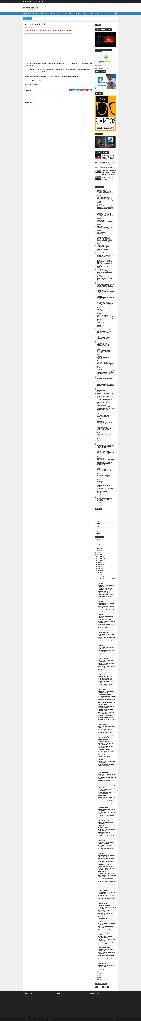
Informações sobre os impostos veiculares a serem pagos (103, 337)
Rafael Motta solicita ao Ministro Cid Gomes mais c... (106, 953)
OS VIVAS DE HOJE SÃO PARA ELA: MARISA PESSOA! (105, 673)
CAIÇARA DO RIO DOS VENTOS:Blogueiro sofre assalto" (107, 876)
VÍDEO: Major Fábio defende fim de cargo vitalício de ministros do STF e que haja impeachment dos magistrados (105, 255)
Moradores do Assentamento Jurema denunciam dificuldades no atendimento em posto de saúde (105, 471)
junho (99, 568)
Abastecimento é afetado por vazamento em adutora (105, 222)
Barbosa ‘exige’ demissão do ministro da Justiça (106, 774)
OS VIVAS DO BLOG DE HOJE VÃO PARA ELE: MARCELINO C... (106, 713)
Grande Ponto (100, 495)
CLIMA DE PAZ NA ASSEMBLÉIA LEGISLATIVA (104, 852)
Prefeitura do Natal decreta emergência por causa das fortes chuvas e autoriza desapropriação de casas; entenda (105, 372)
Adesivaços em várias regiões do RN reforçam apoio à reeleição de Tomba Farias (105, 216)
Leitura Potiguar (100, 458)
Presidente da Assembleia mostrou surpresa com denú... (106, 706)
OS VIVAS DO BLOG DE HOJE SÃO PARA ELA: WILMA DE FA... (106, 761)
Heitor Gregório (100, 328)
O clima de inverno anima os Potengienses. (104, 644)
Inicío (29, 13)
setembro (100, 562)
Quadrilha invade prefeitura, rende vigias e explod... (106, 625)
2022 (98, 540)
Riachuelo (35, 13)
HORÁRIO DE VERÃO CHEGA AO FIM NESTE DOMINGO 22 (105, 743)
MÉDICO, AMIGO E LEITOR (102, 390)
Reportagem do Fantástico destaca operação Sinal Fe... (106, 664)
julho (99, 566)
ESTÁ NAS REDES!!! (102, 871)
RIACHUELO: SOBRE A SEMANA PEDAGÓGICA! (104, 600)
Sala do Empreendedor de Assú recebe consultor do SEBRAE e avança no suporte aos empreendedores (105, 331)
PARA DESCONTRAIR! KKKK (104, 741)
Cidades (42, 13)
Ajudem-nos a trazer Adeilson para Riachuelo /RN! (106, 651)
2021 (98, 542)
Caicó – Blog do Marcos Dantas (104, 302)
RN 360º (98, 349)
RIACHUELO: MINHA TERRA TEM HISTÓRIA (105, 597)
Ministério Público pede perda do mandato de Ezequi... (105, 670)
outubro (100, 560)
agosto (99, 564)
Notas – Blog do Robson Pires (104, 197)
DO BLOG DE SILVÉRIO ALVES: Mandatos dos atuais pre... (106, 579)
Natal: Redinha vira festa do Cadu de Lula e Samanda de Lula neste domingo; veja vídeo (105, 200)
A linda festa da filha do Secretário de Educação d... (106, 786)
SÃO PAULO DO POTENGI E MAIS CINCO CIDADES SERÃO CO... (106, 882)
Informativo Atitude (101, 269)
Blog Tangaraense (101, 336)
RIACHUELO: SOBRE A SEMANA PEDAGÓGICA (104, 758)
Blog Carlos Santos (101, 232)
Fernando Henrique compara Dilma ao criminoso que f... (106, 700)
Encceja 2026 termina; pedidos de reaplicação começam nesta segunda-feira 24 (105, 193)
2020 (98, 544)
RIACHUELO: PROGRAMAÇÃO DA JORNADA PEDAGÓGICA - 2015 (105, 678)
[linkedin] (113, 1)
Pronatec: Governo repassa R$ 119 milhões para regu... (105, 723)
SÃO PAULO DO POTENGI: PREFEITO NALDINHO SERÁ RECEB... (105, 842)
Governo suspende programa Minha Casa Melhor (106, 607)
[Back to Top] (115, 1019)
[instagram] (111, 1)
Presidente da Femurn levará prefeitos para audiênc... (106, 839)
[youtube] (117, 1)
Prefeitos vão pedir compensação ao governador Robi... (106, 902)
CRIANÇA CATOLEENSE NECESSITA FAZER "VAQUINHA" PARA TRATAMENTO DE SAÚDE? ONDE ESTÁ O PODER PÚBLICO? (105, 285)
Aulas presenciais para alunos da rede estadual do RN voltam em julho (105, 395)
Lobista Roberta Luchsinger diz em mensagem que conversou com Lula (104, 271)
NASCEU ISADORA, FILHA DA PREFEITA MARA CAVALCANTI (106, 789)
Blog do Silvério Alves (102, 405)
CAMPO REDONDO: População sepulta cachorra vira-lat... (106, 720)
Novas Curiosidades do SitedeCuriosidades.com (102, 342)
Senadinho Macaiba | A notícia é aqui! (105, 393)
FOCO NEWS (99, 377)
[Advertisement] (58, 118)
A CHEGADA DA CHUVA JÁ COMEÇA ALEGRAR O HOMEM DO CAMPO (105, 685)
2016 (98, 552)
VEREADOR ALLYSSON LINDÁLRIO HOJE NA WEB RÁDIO (106, 822)
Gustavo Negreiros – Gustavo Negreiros (103, 435)
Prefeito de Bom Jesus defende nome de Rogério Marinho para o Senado (105, 401)
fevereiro (100, 577)
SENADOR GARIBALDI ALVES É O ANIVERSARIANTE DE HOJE (105, 946)
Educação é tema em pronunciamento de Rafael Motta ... (106, 917)
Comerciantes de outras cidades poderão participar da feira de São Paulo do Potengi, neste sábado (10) (105, 408)
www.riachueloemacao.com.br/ (103, 502)
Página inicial (25, 1)
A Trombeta (99, 296)
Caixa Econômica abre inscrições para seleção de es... (106, 911)
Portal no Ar (99, 505)
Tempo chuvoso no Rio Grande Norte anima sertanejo (106, 920)
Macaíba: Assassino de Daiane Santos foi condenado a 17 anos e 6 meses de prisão (105, 384)
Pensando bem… (100, 233)
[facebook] (109, 1)
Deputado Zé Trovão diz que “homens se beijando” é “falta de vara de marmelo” (105, 298)
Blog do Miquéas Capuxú (102, 245)
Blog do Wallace (100, 220)
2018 (98, 548)
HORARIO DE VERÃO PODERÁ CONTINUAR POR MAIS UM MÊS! (107, 899)
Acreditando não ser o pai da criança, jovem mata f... (106, 667)
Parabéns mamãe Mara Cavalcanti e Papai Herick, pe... (106, 781)
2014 (98, 971)
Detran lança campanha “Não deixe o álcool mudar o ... (106, 801)
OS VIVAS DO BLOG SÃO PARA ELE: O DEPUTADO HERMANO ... (106, 819)
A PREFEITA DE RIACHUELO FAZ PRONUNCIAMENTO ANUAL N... (105, 865)
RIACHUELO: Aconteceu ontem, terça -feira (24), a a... (106, 635)
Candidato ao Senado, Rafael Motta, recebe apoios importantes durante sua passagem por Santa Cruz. (105, 265)
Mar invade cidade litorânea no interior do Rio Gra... (107, 697)
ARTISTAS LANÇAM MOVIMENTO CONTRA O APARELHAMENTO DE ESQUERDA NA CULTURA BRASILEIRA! (105, 446)
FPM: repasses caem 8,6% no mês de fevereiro (106, 613)
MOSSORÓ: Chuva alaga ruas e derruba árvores (106, 933)
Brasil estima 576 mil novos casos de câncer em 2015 (106, 892)
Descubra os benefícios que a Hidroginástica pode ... (104, 592)
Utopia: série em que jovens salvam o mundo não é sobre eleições (104, 423)
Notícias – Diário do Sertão (103, 253)
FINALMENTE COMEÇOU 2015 (104, 739)
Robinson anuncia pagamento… (105, 694)
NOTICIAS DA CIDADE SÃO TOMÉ (105, 715)
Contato (35, 1)
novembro (100, 558)
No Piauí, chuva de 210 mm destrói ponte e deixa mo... (105, 688)
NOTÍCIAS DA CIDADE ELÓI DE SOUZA (106, 873)
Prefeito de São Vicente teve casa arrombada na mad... (105, 771)
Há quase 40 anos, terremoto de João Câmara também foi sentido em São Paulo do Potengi (105, 278)
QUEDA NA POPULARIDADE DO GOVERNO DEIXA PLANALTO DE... (106, 855)
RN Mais (98, 468)
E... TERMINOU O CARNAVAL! (104, 749)
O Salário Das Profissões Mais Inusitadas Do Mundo (103, 358)
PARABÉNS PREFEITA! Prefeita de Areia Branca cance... (106, 896)
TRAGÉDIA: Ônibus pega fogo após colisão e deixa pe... (105, 747)
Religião (90, 13)
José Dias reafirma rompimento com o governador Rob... (106, 940)
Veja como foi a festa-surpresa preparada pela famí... (105, 936)
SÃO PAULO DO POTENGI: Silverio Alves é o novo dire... (107, 907)
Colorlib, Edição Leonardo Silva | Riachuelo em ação (39, 1019)
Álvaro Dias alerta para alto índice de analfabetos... (106, 813)
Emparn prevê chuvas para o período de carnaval (107, 778)
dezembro (100, 556)
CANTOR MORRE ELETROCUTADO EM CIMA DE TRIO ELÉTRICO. (106, 765)
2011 (98, 978)
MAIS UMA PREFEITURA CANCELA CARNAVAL (105, 833)
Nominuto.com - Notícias (102, 362)
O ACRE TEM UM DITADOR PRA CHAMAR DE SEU (105, 378)
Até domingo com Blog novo (102, 437)
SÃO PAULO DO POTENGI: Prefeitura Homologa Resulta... (106, 628)
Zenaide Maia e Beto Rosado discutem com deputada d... (106, 836)
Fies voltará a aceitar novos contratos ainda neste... (106, 923)
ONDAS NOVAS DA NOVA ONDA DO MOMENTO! (105, 846)
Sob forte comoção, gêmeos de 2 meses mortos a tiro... (105, 736)
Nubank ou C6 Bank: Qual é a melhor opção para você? (104, 324)
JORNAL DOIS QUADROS (102, 389)
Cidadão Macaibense (101, 383)
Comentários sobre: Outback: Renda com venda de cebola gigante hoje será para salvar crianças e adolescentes (105, 498)
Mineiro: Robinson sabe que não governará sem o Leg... (105, 959)
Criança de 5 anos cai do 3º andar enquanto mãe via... (105, 752)
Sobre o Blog (31, 1)
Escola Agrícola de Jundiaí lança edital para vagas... (106, 610)
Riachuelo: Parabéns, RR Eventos (105, 784)
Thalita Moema (100, 481)
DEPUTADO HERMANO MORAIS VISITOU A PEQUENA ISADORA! (107, 703)
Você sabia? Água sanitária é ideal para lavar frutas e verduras (105, 311)
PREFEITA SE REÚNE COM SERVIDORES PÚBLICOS (106, 849)
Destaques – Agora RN (102, 190)
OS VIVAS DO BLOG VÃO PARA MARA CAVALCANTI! (106, 927)
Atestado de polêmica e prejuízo (105, 676)
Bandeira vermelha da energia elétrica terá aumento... (106, 654)
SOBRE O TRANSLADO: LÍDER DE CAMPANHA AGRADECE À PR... (105, 589)
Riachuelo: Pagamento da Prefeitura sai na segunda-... (106, 641)
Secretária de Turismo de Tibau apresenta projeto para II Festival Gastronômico (104, 352)
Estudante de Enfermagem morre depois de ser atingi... (105, 691)
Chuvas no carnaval (102, 795)
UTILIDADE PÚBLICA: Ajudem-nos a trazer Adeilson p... (105, 657)
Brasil (70, 13)
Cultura (64, 13)
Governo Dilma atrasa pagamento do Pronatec (106, 726)
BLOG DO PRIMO (100, 322)
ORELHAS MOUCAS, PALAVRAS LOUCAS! (106, 885)
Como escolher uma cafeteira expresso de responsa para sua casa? (105, 345)
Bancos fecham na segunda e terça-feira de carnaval (106, 859)
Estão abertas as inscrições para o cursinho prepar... (106, 660)
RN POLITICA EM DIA (101, 283)
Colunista (76, 13)
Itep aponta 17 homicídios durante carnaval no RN (105, 733)
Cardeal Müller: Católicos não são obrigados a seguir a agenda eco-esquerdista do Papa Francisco (109, 172)
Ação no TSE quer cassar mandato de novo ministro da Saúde (104, 490)
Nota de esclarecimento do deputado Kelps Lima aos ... (106, 798)
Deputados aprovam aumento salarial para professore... (106, 809)
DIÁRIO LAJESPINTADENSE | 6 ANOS (104, 213)
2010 (98, 980)
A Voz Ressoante (100, 444)
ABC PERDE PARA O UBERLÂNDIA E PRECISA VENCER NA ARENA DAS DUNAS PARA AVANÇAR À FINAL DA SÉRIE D (105, 241)
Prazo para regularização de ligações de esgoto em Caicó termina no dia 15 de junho (105, 305)
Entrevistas (49, 13)
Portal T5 (99, 309)
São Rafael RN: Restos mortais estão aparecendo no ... (106, 622)
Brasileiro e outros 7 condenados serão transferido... (105, 768)
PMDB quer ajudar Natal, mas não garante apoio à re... (105, 914)
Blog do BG (99, 204)
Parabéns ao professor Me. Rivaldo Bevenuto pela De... (106, 585)
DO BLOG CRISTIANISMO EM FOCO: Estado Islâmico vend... (105, 889)
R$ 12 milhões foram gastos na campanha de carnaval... (105, 755)
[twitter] (115, 1)
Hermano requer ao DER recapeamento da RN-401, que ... (106, 638)
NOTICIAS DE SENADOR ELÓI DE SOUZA (106, 718)
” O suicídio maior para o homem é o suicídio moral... (106, 930)
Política (97, 13)
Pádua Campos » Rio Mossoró (103, 475)
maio (99, 570)
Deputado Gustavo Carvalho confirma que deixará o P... (106, 965)
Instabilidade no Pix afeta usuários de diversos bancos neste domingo (105, 228)
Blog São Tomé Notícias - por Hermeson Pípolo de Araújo (103, 237)
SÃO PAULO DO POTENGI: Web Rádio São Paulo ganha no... (107, 830)
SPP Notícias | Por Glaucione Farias (105, 399)
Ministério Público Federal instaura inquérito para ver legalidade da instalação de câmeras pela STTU (104, 484)
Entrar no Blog (40, 1)
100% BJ (99, 440)
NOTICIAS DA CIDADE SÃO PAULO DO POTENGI (106, 816)
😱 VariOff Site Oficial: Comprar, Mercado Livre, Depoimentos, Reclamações (103, 416)
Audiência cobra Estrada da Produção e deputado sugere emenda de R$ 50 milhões (105, 365)
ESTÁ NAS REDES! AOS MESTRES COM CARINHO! (106, 582)
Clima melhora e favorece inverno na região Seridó (106, 949)
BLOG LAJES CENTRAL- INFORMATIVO (105, 489)
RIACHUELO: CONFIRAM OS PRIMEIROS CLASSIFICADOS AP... (106, 962)
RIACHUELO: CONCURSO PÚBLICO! (105, 619)
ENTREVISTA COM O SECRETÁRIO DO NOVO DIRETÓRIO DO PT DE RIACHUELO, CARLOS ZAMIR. (108, 157)
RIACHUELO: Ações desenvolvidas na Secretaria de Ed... (106, 862)
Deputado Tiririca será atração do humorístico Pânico (105, 943)
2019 (98, 546)
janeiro (99, 969)
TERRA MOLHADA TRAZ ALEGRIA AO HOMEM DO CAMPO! (105, 709)
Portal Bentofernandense (102, 315)
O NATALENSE (99, 356)
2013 (98, 973)
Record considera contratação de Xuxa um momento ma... (106, 603)
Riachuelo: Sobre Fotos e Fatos (105, 887)
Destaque (98, 521)
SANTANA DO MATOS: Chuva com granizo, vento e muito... (105, 730)
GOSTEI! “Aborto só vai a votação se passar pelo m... (106, 879)
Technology (57, 13)
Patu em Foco (100, 226)
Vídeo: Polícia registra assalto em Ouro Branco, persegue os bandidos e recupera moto (105, 454)
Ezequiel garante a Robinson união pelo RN (106, 956)
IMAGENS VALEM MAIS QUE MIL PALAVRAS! (103, 167)
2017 (98, 550)
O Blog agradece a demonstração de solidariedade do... (106, 647)
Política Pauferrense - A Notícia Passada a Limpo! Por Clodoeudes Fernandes (104, 261)
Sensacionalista (100, 421)
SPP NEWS (99, 275)
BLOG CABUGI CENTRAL (102, 427)
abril (99, 572)
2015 (98, 554)
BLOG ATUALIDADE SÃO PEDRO (103, 290)
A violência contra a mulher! (104, 905)
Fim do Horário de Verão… (103, 827)
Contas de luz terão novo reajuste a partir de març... (106, 682)
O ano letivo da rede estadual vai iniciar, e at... (105, 616)
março (99, 574)
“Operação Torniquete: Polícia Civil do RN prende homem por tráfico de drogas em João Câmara (105, 318)
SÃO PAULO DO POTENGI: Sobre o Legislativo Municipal (105, 806)
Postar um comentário (31, 105)
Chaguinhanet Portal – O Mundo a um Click (105, 413)
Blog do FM (99, 369)
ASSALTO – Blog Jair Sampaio (103, 451)
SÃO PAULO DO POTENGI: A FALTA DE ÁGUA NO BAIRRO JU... (106, 868)
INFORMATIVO (101, 825)
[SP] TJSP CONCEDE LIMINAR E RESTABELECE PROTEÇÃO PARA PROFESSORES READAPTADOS (103, 248)
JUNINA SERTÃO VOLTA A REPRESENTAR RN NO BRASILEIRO (105, 292)
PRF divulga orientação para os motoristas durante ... (105, 793)
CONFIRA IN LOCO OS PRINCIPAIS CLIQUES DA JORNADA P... (105, 631)
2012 (98, 975)
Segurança (83, 13)
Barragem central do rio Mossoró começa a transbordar (104, 477)
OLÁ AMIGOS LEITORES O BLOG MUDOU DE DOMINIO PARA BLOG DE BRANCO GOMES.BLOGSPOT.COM (105, 430)
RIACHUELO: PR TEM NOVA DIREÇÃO (106, 595)
